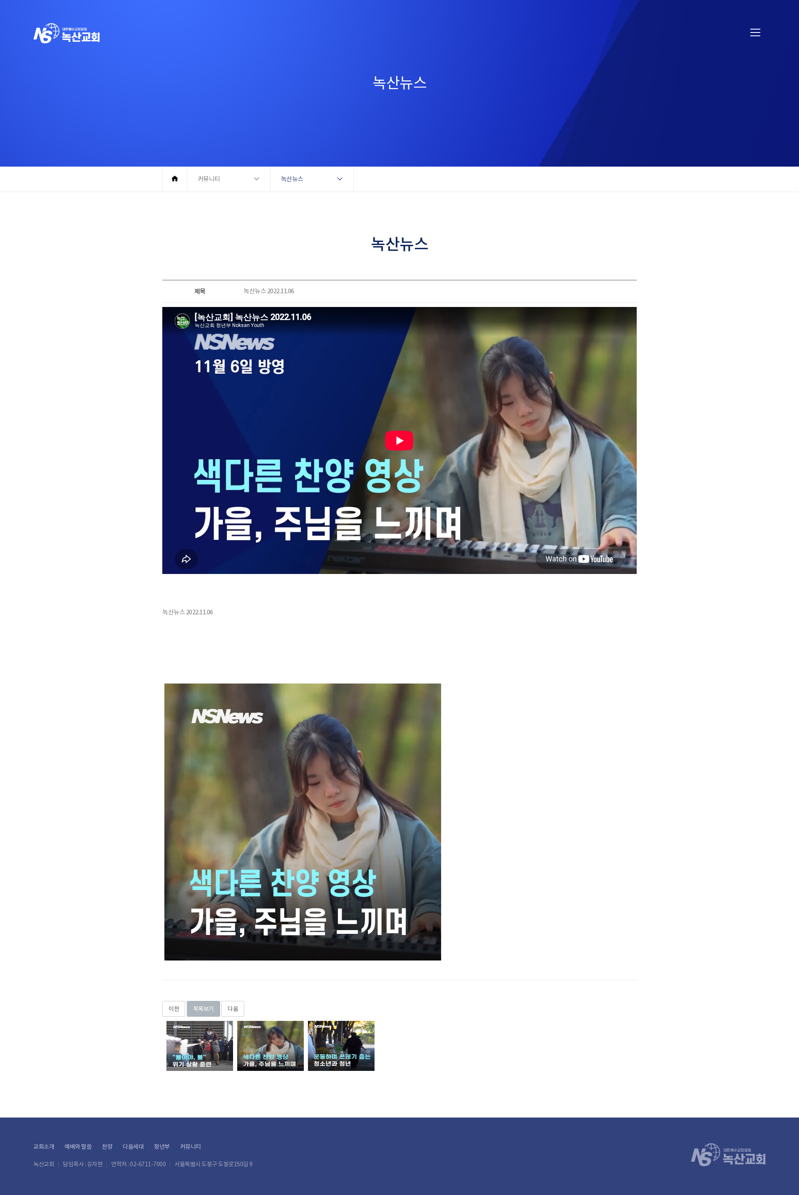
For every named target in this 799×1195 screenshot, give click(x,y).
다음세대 (133, 1146)
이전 (174, 1009)
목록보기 (203, 1009)
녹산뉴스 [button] (292, 179)
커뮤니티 (190, 1146)
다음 (233, 1009)
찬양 (107, 1146)
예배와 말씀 (78, 1146)
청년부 (162, 1146)
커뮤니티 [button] (209, 179)
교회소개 (43, 1146)
